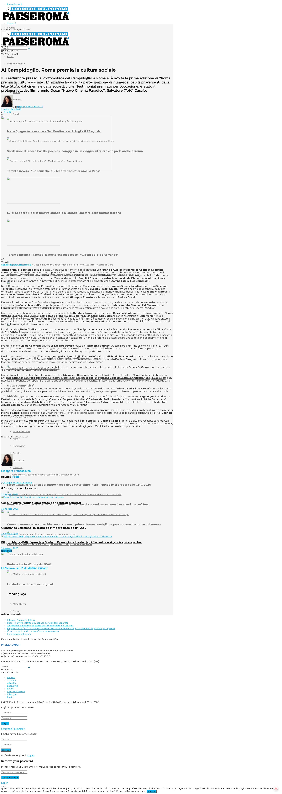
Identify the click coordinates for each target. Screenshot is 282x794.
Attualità (12, 683)
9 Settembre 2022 (11, 109)
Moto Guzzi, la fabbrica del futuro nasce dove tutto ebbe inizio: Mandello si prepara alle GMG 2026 (79, 484)
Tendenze (18, 460)
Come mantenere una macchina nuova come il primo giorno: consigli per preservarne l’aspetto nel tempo (84, 524)
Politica (11, 27)
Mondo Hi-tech (21, 431)
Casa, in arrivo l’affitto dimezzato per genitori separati (41, 503)
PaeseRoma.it (14, 4)
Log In (30, 755)
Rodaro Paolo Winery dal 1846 (29, 564)
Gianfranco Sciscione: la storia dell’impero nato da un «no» (43, 528)
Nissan (16, 611)
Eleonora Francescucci (30, 106)
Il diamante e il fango (19, 634)
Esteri (10, 56)
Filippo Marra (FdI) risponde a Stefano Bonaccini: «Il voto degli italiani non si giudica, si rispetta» (71, 542)
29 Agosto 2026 (9, 533)
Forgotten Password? (13, 728)
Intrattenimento (16, 63)
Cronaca (11, 680)
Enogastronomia (22, 417)
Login (10, 697)
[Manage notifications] (276, 788)
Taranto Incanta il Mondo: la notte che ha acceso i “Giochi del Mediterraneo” (63, 254)
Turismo (17, 467)
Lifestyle (12, 694)
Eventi (7, 112)
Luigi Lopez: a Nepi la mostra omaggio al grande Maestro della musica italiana (64, 213)
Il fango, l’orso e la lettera (19, 488)
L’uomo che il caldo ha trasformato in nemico (33, 631)
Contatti (11, 23)
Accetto (151, 791)
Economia (12, 685)
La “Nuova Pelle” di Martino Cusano (24, 568)
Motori (16, 438)
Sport (16, 114)
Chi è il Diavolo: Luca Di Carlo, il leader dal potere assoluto (49, 544)
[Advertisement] (54, 447)
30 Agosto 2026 (9, 494)
